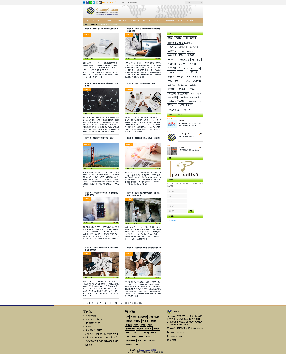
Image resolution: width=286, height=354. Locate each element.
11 (112, 303)
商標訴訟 (183, 46)
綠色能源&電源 (182, 85)
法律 (156, 20)
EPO (192, 68)
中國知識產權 (183, 59)
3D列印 (180, 76)
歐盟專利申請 (194, 97)
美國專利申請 (191, 101)
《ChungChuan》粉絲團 (147, 350)
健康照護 (197, 80)
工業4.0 (193, 89)
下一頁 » (120, 303)
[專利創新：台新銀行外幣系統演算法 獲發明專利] (101, 45)
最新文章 (180, 115)
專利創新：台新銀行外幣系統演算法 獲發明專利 (101, 29)
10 (109, 303)
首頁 (86, 20)
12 (116, 303)
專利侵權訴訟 (160, 352)
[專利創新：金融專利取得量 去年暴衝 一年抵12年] (143, 155)
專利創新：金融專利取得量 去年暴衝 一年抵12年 (143, 138)
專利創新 (107, 20)
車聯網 (171, 59)
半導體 (178, 38)
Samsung (183, 68)
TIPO (180, 72)
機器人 (171, 76)
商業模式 (183, 89)
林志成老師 (172, 220)
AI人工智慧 (196, 93)
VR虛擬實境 (172, 94)
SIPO (186, 73)
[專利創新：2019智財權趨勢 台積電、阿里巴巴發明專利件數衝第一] (101, 264)
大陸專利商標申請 (176, 101)
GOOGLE (172, 68)
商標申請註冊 (183, 97)
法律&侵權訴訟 (193, 76)
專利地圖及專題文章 (171, 20)
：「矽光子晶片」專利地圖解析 (119, 2)
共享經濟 (186, 80)
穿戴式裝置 (171, 85)
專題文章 (172, 51)
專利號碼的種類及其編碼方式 (187, 137)
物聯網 (191, 55)
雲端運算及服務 (183, 94)
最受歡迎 (171, 115)
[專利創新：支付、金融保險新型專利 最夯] (143, 100)
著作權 (194, 72)
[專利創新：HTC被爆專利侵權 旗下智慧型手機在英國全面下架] (101, 209)
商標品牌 (120, 20)
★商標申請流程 (175, 42)
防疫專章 (172, 63)
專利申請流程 (190, 38)
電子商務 (172, 105)
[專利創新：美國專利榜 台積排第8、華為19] (101, 155)
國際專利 (172, 89)
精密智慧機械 (172, 97)
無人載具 (183, 63)
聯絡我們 (189, 20)
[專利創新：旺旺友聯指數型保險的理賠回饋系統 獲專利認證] (143, 45)
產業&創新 (188, 43)
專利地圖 (172, 55)
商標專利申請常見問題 (139, 20)
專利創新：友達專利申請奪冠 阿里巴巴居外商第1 (144, 248)
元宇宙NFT (189, 109)
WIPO (198, 68)
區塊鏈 (193, 85)
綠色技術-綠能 (175, 109)
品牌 (170, 38)
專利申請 (196, 59)
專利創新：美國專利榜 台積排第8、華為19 (99, 138)
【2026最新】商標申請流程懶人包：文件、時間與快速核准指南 (190, 124)
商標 (170, 80)
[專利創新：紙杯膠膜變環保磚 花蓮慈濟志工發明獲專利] (101, 100)
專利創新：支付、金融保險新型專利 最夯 (141, 83)
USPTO (171, 72)
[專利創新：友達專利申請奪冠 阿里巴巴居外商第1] (143, 264)
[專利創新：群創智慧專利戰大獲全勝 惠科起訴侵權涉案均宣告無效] (143, 210)
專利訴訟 (194, 46)
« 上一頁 (86, 303)
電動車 (182, 55)
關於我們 (96, 20)
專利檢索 (190, 51)
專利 (177, 80)
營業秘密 (182, 51)
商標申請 (172, 46)
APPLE (193, 63)
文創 (200, 101)
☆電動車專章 (185, 105)
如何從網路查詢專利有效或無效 (188, 150)
